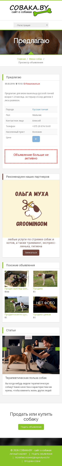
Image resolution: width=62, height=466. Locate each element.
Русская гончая (40, 109)
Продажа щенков (42, 314)
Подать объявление (42, 454)
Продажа (37, 288)
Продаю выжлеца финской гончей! (22, 288)
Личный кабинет (18, 454)
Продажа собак (32, 461)
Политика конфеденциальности (32, 457)
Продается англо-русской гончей (22, 314)
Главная (21, 58)
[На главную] (31, 10)
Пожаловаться (32, 83)
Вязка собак (35, 58)
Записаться (31, 252)
